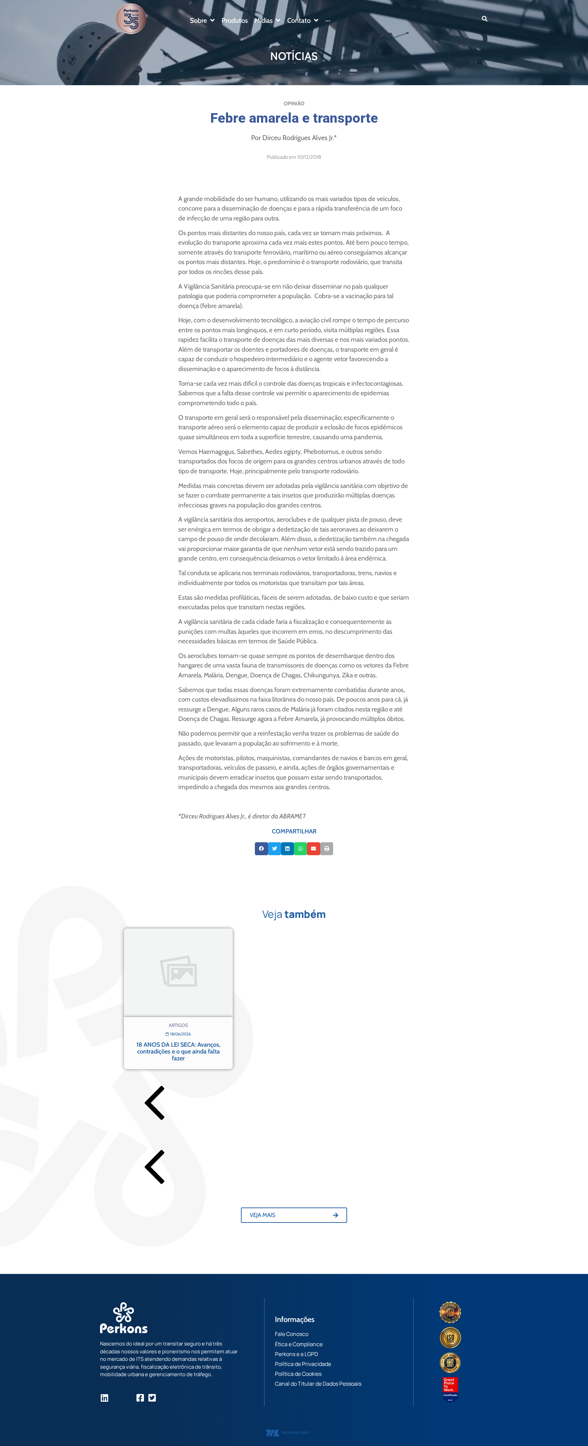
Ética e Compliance (299, 1344)
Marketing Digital (295, 1432)
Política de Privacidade (303, 1364)
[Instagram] (116, 1398)
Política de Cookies (298, 1374)
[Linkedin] (104, 1398)
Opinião (294, 104)
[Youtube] (128, 1398)
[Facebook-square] (140, 1398)
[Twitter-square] (152, 1398)
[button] (485, 19)
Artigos (178, 1025)
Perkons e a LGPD (296, 1354)
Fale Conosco (291, 1334)
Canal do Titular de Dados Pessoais (318, 1383)
